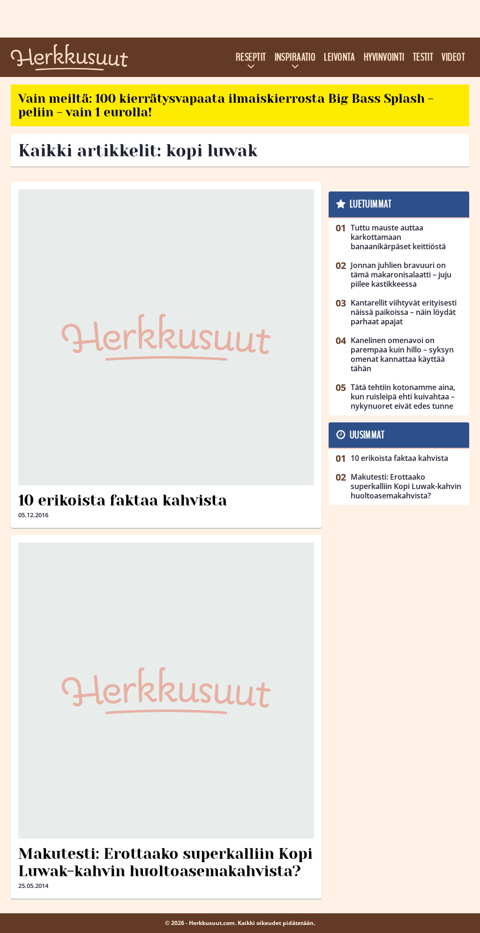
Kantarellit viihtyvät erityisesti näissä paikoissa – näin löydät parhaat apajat (404, 312)
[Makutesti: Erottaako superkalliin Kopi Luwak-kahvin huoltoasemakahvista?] (166, 691)
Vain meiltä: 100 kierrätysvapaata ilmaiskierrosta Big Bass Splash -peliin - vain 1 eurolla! (226, 105)
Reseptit (251, 57)
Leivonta (339, 57)
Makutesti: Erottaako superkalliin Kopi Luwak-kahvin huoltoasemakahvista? (165, 862)
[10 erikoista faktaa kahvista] (166, 337)
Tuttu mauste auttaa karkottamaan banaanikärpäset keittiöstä (398, 237)
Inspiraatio (295, 57)
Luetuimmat (370, 204)
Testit (423, 57)
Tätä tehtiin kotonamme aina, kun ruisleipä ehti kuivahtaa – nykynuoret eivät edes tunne (403, 396)
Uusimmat (367, 435)
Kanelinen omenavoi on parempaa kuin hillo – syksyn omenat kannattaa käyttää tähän (402, 354)
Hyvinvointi (384, 57)
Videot (453, 57)
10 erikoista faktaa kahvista (122, 500)
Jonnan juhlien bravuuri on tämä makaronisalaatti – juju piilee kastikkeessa (401, 274)
